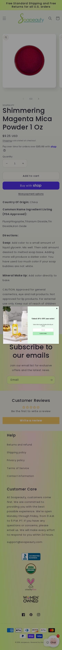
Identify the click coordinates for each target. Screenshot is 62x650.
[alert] (31, 325)
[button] (43, 333)
